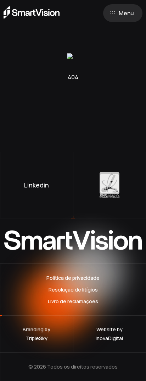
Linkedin (36, 185)
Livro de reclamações (73, 301)
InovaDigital (109, 338)
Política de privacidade (73, 277)
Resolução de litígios (73, 289)
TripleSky (36, 338)
